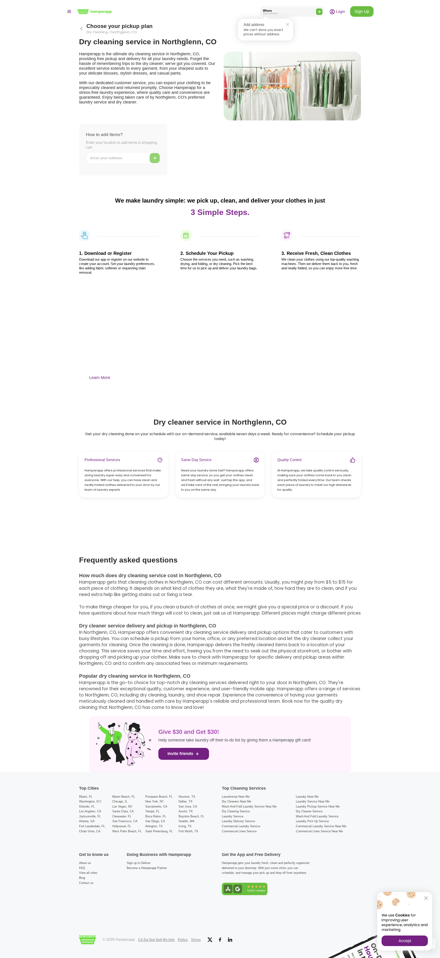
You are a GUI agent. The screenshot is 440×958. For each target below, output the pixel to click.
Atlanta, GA (87, 821)
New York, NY (154, 801)
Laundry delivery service (238, 821)
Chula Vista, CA (89, 831)
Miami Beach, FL (123, 796)
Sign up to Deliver (138, 863)
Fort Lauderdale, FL (92, 826)
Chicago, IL (119, 801)
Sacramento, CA (156, 806)
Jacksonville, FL (90, 816)
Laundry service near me (313, 801)
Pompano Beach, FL (159, 796)
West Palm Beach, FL (127, 831)
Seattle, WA (187, 821)
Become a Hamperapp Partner (147, 868)
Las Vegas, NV (122, 806)
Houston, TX (187, 796)
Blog (82, 878)
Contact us (86, 883)
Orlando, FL (87, 806)
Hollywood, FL (121, 826)
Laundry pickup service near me (318, 806)
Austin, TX (186, 811)
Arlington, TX (154, 826)
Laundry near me (307, 796)
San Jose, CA (188, 806)
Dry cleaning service (236, 811)
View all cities (88, 872)
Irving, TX (185, 826)
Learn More (99, 377)
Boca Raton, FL (155, 816)
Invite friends (181, 753)
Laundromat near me (236, 796)
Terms (196, 939)
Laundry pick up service (312, 821)
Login (340, 11)
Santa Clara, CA (123, 811)
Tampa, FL (152, 811)
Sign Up (362, 11)
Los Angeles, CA (90, 811)
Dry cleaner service (309, 811)
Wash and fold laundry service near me (249, 806)
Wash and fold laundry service (317, 816)
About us (85, 863)
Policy (183, 939)
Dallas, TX (185, 801)
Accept (405, 941)
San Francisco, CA (125, 821)
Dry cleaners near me (236, 801)
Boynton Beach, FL (191, 816)
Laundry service (232, 816)
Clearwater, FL (121, 816)
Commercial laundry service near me (321, 826)
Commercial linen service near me (319, 831)
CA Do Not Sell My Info (156, 939)
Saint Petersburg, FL (159, 831)
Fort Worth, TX (188, 831)
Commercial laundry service (241, 826)
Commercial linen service (239, 831)
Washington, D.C (90, 801)
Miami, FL (85, 796)
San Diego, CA (155, 821)
